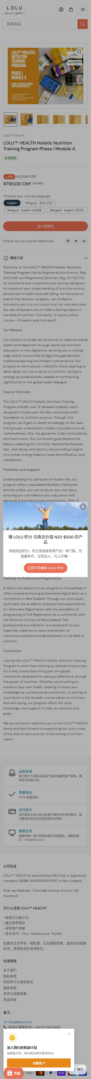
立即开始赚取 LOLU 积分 (45, 568)
